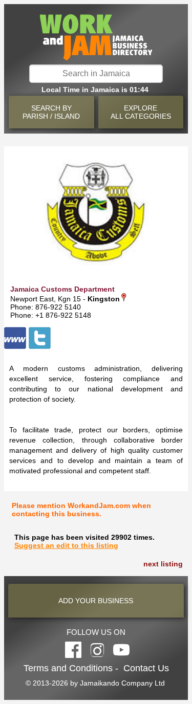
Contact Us (146, 668)
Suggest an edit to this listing (66, 545)
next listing (163, 564)
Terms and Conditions (68, 668)
